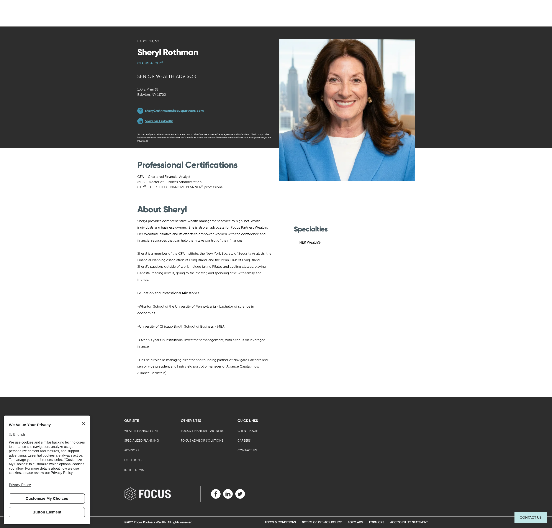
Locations (133, 460)
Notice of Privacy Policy (322, 522)
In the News (134, 470)
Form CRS (376, 522)
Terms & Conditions (280, 522)
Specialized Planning (141, 440)
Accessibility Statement (409, 522)
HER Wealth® (310, 242)
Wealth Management (141, 431)
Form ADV (355, 522)
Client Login (248, 431)
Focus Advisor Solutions (202, 440)
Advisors (131, 450)
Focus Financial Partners (202, 431)
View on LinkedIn (159, 121)
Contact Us (531, 517)
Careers (244, 440)
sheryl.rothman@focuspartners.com (174, 111)
